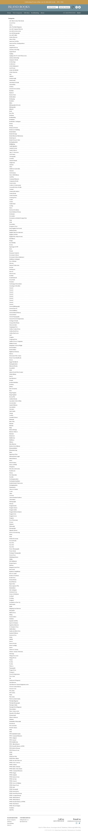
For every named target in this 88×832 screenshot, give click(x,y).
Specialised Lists (23, 821)
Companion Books (13, 181)
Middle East (12, 438)
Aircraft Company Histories (16, 29)
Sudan (10, 637)
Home (9, 13)
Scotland (11, 596)
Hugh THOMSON (13, 362)
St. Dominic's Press (13, 627)
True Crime (12, 676)
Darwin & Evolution (14, 209)
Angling (11, 53)
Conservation (12, 183)
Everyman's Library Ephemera (16, 257)
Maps (10, 427)
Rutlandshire (12, 588)
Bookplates (12, 119)
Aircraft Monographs (14, 33)
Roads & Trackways (14, 575)
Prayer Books (12, 551)
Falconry (11, 263)
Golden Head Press (13, 331)
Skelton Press (12, 612)
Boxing (11, 125)
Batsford (11, 92)
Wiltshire (11, 719)
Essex (10, 249)
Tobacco (11, 666)
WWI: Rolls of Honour (14, 748)
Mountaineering (13, 450)
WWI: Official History (14, 744)
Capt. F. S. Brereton (14, 152)
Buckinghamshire (13, 142)
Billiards (11, 109)
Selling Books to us (24, 819)
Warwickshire (12, 709)
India (10, 370)
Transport (11, 672)
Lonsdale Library (13, 417)
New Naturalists (13, 475)
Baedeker (11, 90)
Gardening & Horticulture (15, 283)
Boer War (11, 113)
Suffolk (11, 639)
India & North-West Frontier (16, 372)
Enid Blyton (12, 238)
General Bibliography (14, 306)
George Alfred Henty (14, 322)
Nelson (11, 472)
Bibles (10, 103)
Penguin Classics (13, 507)
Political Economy (13, 538)
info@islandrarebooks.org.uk (74, 821)
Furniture (11, 281)
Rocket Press (12, 577)
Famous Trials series (14, 265)
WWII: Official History (14, 797)
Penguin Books (12, 505)
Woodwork (12, 723)
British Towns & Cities (14, 140)
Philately (11, 524)
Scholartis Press (13, 592)
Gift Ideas (27, 13)
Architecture (12, 64)
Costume (11, 189)
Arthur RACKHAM (13, 70)
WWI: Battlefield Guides (15, 733)
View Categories (17, 13)
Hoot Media (78, 830)
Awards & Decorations (14, 88)
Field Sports (12, 269)
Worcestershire (13, 725)
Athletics (11, 76)
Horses (11, 360)
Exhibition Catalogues (14, 259)
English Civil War (13, 234)
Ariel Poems (12, 68)
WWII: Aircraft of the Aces (15, 760)
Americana (12, 45)
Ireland (11, 380)
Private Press (12, 555)
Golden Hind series (14, 333)
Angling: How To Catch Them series (18, 55)
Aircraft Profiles (13, 35)
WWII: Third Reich (14, 803)
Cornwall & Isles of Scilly (15, 187)
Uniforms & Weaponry (14, 680)
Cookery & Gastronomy (15, 185)
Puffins (11, 559)
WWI (10, 729)
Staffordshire (12, 629)
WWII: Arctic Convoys (14, 762)
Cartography (12, 156)
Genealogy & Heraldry (14, 286)
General (11, 288)
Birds (10, 111)
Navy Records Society (14, 468)
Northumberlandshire (14, 481)
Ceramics (11, 158)
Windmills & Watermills (15, 721)
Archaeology (12, 62)
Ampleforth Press (13, 47)
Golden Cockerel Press (14, 329)
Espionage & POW (13, 246)
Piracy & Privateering (14, 532)
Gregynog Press (13, 339)
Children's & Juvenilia (14, 168)
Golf (10, 335)
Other (10, 493)
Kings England (12, 394)
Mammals (11, 419)
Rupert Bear (12, 583)
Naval (10, 460)
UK (10, 678)
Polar (10, 536)
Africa (10, 25)
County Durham (13, 195)
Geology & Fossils (13, 320)
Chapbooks (12, 162)
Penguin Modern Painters (15, 512)
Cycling (11, 205)
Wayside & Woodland (14, 713)
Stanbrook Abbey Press (14, 631)
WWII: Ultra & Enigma (14, 805)
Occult (10, 491)
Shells (10, 606)
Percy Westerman (13, 520)
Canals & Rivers (13, 150)
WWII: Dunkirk (13, 775)
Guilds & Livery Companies (16, 341)
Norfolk (11, 477)
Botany (11, 123)
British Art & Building (14, 129)
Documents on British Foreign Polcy (18, 218)
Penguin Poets (12, 514)
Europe (11, 251)
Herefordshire (12, 347)
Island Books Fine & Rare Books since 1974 (18, 8)
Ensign (11, 240)
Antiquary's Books (13, 59)
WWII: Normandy (13, 789)
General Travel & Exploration (16, 318)
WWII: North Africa (14, 791)
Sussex (10, 647)
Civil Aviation (12, 172)
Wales (10, 694)
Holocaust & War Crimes (15, 355)
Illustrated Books (13, 366)
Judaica (11, 386)
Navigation (12, 466)
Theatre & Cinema (13, 649)
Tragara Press (12, 670)
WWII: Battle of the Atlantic (15, 768)
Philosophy (12, 526)
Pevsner (11, 522)
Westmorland (12, 715)
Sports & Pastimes (13, 623)
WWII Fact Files (13, 756)
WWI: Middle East (13, 742)
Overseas (11, 495)
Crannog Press (12, 197)
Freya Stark (12, 279)
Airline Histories (13, 37)
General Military (13, 310)
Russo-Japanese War (14, 585)
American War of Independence (17, 43)
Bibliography (12, 107)
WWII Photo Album (14, 758)
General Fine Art (13, 308)
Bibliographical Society (14, 105)
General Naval (12, 314)
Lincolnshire (12, 407)
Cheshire (11, 164)
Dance (10, 207)
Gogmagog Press (13, 327)
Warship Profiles (13, 705)
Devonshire (12, 216)
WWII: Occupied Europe (15, 795)
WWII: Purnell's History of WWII (17, 801)
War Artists (12, 696)
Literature (11, 409)
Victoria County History (15, 686)
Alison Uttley (12, 39)
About (42, 13)
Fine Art (11, 271)
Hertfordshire (12, 349)
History (11, 353)
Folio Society (12, 273)
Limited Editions (13, 405)
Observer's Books (13, 489)
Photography (12, 528)
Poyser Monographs (14, 549)
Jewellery (11, 384)
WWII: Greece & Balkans (15, 783)
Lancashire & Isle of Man (15, 401)
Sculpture (11, 600)
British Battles (12, 131)
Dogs (10, 220)
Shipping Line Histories (15, 608)
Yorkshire (11, 807)
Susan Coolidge (13, 645)
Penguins (11, 518)
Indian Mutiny (12, 374)
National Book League (14, 456)
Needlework (12, 470)
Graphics (11, 337)
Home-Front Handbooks (15, 357)
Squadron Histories (14, 625)
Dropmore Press (13, 226)
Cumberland (12, 203)
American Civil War (14, 41)
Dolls (10, 222)
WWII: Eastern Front (14, 777)
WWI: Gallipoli (12, 738)
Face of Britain (12, 261)
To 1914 (11, 662)
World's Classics (13, 727)
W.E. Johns (11, 690)
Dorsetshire (12, 224)
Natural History (13, 458)
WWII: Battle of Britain (14, 766)
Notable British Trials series (16, 483)
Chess (10, 166)
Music (10, 452)
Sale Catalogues (13, 590)
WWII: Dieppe (12, 772)
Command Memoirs (14, 179)
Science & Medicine (14, 594)
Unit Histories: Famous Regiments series (19, 684)
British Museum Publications (16, 136)
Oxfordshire (12, 499)
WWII (10, 752)
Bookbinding (35, 13)
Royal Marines (12, 581)
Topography (12, 668)
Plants (10, 534)
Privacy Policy (64, 830)
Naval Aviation (12, 462)
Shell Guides (12, 604)
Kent (10, 390)
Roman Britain (12, 579)
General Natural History (15, 312)
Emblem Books (13, 230)
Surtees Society (13, 643)
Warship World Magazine (15, 707)
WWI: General (12, 740)
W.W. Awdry (12, 692)
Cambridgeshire (13, 146)
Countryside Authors (14, 191)
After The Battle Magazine (15, 27)
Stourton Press (12, 635)
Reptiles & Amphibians (14, 571)
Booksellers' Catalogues (15, 121)
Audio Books (12, 80)
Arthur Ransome (13, 72)
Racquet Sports (13, 563)
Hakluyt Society (13, 343)
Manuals (11, 423)
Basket (79, 12)
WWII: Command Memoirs (15, 770)
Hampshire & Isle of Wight (15, 345)
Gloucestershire (13, 325)
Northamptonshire (13, 479)
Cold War (11, 177)
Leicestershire (12, 403)
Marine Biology (13, 429)
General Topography (14, 316)
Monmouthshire (13, 448)
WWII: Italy (12, 787)
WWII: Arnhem (13, 764)
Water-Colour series (14, 711)
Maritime (11, 433)
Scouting (11, 598)
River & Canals (12, 573)
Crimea (11, 201)
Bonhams (11, 115)
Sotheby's (11, 618)
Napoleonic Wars (13, 454)
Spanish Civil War (13, 620)
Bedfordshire (12, 97)
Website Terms (58, 830)
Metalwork (11, 435)
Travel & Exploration (14, 674)
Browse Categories (11, 819)
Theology (11, 653)
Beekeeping (12, 99)
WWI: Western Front (14, 750)
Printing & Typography (15, 553)
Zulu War (11, 809)
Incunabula (12, 368)
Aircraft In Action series (15, 31)
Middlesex (11, 440)
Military (11, 442)
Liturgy (11, 413)
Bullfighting (12, 144)
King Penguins (12, 392)
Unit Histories (12, 682)
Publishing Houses (13, 557)
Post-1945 (11, 542)
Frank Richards (13, 277)
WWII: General (12, 781)
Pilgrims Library (13, 530)
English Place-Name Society (16, 236)
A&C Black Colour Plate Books (16, 20)
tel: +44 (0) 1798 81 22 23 (69, 12)
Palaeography (12, 501)
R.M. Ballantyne (13, 561)
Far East (11, 267)
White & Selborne (13, 717)
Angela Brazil (12, 51)
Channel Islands (13, 160)
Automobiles (12, 84)
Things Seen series (13, 655)
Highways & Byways (14, 351)
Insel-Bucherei (12, 378)
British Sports (12, 138)
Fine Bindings (10, 823)
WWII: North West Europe (15, 793)
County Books (12, 193)
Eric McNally (12, 242)
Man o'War (12, 421)
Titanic (11, 659)
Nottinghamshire (13, 485)
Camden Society (13, 148)
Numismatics (12, 487)
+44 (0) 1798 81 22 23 (58, 821)
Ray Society (12, 569)
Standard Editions (13, 633)
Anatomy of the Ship (14, 49)
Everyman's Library (14, 255)
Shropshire (12, 610)
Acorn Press (12, 23)
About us (9, 825)
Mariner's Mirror (13, 431)
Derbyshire (12, 214)
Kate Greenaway (13, 388)
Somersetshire (12, 616)
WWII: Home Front (14, 785)
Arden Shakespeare (14, 66)
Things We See (12, 657)
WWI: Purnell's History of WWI (16, 746)
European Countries (14, 253)
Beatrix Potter (12, 94)
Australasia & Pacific (14, 82)
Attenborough (12, 78)
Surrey (11, 641)
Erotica (11, 244)
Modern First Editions (14, 446)
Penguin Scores (13, 516)
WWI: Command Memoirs (15, 735)
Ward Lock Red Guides (14, 698)
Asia (10, 74)
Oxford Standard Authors (15, 497)
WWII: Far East (12, 779)
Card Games (12, 154)
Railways (11, 565)
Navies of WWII (13, 464)
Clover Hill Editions (14, 175)
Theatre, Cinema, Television (16, 651)
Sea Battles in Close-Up (14, 602)
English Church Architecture (16, 232)
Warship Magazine (13, 701)
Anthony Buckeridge (14, 57)
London (11, 415)
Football (11, 275)
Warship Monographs (14, 703)
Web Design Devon (71, 830)
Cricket (11, 199)
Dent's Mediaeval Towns (15, 212)
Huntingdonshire (13, 364)
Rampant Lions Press (14, 567)
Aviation (11, 86)
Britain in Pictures (13, 127)
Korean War (12, 396)
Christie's (11, 170)
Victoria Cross (12, 688)
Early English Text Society (15, 228)
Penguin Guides (13, 509)
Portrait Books (12, 540)
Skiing (10, 614)
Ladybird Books (13, 399)
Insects (11, 376)
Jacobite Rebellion (13, 382)
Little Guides (12, 411)
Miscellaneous (12, 444)
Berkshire (11, 101)
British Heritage (13, 133)
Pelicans (11, 503)
